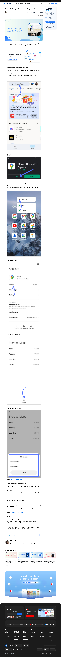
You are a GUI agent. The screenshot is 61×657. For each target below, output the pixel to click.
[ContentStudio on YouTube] (53, 645)
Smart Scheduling (16, 632)
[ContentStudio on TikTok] (55, 645)
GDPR (42, 653)
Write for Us (50, 636)
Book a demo (34, 582)
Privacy (37, 653)
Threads (52, 624)
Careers (50, 635)
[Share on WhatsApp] (16, 16)
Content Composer (16, 635)
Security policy (50, 653)
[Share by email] (20, 16)
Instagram (21, 624)
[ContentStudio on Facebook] (45, 645)
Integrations (33, 636)
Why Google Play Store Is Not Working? (17, 512)
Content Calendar (16, 631)
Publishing (6, 631)
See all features (16, 639)
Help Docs (41, 632)
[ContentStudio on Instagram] (49, 645)
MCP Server (33, 632)
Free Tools (41, 635)
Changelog (32, 639)
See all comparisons (25, 639)
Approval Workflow (16, 636)
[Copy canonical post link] (22, 16)
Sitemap (55, 653)
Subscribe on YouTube (30, 615)
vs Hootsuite (24, 631)
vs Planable (24, 636)
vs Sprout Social (25, 632)
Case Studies (42, 636)
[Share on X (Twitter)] (10, 16)
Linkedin (27, 624)
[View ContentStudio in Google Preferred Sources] (39, 16)
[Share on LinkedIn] (12, 16)
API (31, 631)
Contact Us (50, 640)
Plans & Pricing (51, 632)
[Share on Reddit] (18, 16)
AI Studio (6, 632)
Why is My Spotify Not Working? (16, 479)
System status (46, 653)
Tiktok (37, 624)
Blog (40, 631)
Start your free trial (26, 582)
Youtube (32, 624)
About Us (50, 631)
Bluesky (47, 624)
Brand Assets (50, 639)
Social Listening (7, 636)
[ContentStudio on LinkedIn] (51, 645)
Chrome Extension (42, 639)
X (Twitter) (15, 624)
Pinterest (42, 624)
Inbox (6, 635)
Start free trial (54, 3)
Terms (39, 653)
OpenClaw (32, 635)
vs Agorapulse (25, 635)
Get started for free (50, 21)
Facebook (10, 624)
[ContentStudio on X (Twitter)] (47, 645)
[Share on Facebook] (14, 16)
